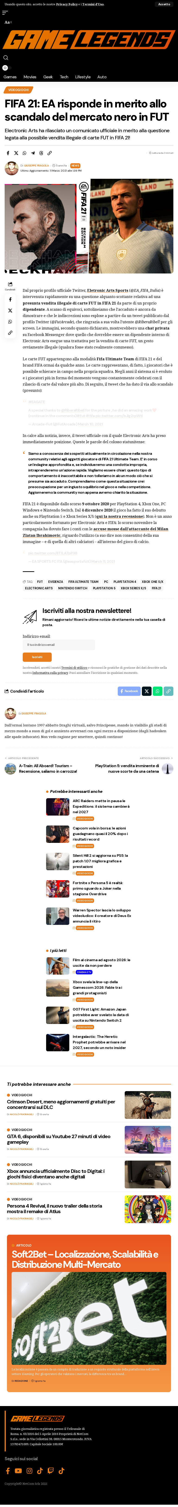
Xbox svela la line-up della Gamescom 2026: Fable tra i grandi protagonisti (97, 987)
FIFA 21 (156, 588)
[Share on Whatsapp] (24, 153)
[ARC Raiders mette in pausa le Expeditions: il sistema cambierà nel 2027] (57, 807)
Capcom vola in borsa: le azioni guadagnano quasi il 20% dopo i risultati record (100, 834)
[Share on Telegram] (33, 153)
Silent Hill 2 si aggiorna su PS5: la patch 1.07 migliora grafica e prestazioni (100, 861)
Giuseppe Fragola (36, 165)
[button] (164, 4)
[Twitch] (50, 1471)
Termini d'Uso (93, 4)
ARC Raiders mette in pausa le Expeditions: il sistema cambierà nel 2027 (101, 806)
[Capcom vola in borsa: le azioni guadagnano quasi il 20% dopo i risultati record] (57, 834)
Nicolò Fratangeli (22, 1114)
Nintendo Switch (72, 588)
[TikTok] (40, 1471)
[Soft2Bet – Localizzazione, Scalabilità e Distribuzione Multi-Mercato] (89, 1318)
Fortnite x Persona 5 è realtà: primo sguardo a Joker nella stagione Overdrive (98, 888)
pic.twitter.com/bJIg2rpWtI (119, 415)
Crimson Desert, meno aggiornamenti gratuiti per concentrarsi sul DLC (61, 1104)
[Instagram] (29, 1471)
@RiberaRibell (72, 410)
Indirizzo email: (37, 636)
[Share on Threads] (41, 153)
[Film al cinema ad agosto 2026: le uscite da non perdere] (57, 966)
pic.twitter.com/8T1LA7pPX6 (52, 553)
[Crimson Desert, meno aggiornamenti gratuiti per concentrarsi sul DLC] (148, 1105)
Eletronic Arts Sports (107, 290)
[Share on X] (16, 153)
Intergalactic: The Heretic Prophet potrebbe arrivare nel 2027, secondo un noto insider (99, 1042)
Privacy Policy (67, 4)
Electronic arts (39, 588)
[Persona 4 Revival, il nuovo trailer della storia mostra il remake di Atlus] (148, 1209)
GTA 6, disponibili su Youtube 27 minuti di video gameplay (58, 1139)
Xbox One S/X (152, 582)
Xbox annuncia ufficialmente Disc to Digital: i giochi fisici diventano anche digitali (56, 1174)
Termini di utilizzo (74, 668)
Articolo (24, 1245)
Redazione (21, 1380)
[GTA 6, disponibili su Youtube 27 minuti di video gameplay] (148, 1140)
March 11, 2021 (103, 561)
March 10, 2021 (90, 424)
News (75, 165)
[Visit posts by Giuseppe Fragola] (10, 713)
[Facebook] (8, 1471)
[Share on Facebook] (8, 153)
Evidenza (55, 582)
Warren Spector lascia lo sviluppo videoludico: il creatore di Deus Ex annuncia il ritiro (102, 916)
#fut (80, 415)
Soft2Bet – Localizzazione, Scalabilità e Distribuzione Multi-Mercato (85, 1259)
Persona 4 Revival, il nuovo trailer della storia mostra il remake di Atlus (54, 1208)
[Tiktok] (61, 1471)
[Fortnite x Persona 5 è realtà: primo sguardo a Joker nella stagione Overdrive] (57, 889)
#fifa (90, 415)
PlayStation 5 (104, 588)
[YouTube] (18, 1471)
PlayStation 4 (125, 582)
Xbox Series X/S (133, 588)
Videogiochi (18, 90)
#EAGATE (36, 401)
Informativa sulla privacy (50, 673)
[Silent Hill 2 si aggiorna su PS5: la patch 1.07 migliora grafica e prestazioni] (57, 861)
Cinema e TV (84, 972)
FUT (40, 582)
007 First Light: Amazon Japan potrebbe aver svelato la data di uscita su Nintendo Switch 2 (101, 1015)
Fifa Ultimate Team (83, 582)
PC (106, 582)
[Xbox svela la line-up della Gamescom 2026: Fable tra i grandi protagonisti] (57, 988)
